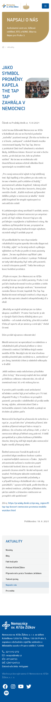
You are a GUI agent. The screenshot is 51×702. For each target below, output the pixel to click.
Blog (8, 556)
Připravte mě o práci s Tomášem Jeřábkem (23, 573)
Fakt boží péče (12, 561)
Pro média (10, 590)
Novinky (9, 550)
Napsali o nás (11, 585)
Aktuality (14, 541)
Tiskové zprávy (12, 579)
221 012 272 (12, 651)
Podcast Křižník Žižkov (15, 567)
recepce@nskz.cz (14, 655)
